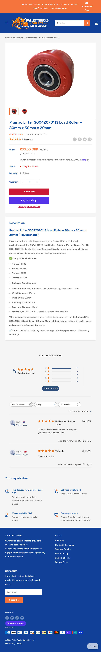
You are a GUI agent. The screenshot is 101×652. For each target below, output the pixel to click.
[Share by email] (90, 139)
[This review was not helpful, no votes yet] (88, 440)
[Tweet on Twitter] (85, 139)
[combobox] (45, 404)
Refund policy (61, 553)
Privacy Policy (61, 562)
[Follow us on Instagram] (17, 618)
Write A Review (51, 388)
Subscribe (14, 600)
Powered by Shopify (13, 643)
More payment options (29, 206)
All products (18, 38)
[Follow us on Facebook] (7, 618)
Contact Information (64, 545)
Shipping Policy (62, 558)
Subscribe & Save (87, 8)
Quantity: (13, 182)
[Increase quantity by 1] (37, 182)
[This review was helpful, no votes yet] (83, 440)
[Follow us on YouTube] (22, 618)
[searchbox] (19, 404)
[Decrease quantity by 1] (23, 182)
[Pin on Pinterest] (80, 139)
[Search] (87, 23)
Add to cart (29, 191)
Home (7, 38)
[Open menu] (6, 23)
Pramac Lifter (16, 134)
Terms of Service (63, 549)
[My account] (96, 23)
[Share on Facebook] (75, 139)
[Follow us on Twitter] (12, 618)
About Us (59, 540)
